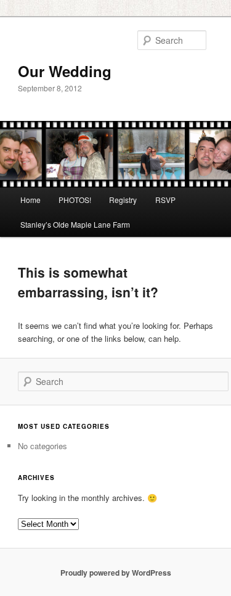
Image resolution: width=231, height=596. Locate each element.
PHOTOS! (75, 199)
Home (30, 199)
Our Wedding (64, 70)
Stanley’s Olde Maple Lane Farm (75, 224)
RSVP (165, 199)
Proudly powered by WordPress (115, 572)
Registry (123, 199)
